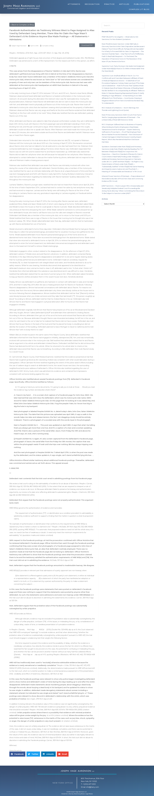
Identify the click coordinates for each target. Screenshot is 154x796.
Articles (124, 4)
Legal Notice (89, 794)
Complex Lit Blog (139, 9)
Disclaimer (64, 794)
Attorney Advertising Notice (77, 794)
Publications (141, 4)
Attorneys (74, 4)
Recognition (92, 4)
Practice (109, 4)
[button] (87, 45)
